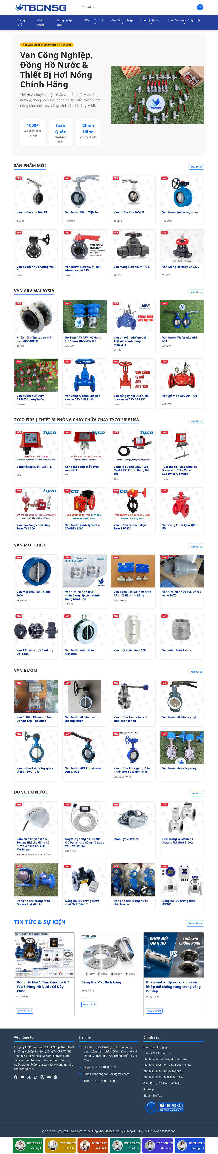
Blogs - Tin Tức (152, 1095)
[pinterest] (55, 1077)
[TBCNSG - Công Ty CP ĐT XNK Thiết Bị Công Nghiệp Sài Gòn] (41, 7)
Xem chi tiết (25, 1011)
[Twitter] (29, 1077)
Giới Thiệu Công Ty (155, 1047)
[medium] (49, 1077)
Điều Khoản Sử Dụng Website (162, 1083)
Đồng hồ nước (94, 20)
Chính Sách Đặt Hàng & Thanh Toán (166, 1059)
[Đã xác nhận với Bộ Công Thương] (173, 1107)
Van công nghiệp (122, 20)
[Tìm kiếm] (200, 7)
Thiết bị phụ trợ (150, 20)
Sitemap (148, 1089)
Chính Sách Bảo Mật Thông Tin (163, 1077)
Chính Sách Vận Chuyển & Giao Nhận (167, 1065)
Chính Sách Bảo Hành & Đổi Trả (163, 1071)
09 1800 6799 (107, 1067)
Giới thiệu (40, 22)
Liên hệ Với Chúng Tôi (157, 1053)
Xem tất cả (197, 167)
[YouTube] (22, 1077)
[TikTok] (35, 1077)
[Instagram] (42, 1077)
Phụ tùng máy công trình (184, 20)
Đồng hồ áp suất (64, 22)
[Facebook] (15, 1077)
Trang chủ (21, 22)
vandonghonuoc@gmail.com (110, 1074)
